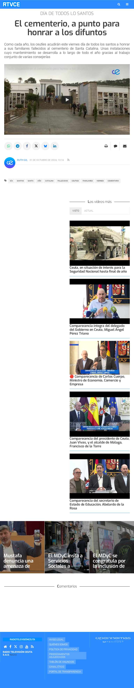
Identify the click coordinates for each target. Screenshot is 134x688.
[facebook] (10, 647)
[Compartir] (8, 146)
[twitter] (15, 647)
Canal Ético (56, 666)
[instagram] (21, 647)
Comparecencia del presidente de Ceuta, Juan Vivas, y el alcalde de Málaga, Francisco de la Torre (99, 442)
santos (20, 181)
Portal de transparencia (65, 671)
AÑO (39, 181)
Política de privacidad (63, 649)
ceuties (75, 181)
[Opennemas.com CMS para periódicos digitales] (113, 639)
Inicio (13, 654)
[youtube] (26, 647)
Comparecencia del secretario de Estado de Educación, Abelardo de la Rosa (97, 504)
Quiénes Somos (58, 644)
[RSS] (32, 647)
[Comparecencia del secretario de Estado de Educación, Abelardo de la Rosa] (100, 476)
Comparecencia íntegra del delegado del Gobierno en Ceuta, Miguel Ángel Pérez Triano (97, 330)
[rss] (68, 160)
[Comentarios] (115, 146)
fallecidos (63, 181)
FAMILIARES (88, 181)
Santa (31, 181)
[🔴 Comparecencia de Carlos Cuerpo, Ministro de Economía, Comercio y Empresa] (100, 358)
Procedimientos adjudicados (59, 655)
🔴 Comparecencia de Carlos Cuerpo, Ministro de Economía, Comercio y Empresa (97, 380)
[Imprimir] (106, 146)
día (11, 181)
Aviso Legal (56, 639)
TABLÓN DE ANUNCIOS (61, 661)
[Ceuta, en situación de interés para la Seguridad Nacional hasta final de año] (100, 243)
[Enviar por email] (125, 146)
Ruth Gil (22, 160)
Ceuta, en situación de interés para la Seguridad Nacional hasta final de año (98, 269)
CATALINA (49, 181)
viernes (100, 181)
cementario (113, 181)
